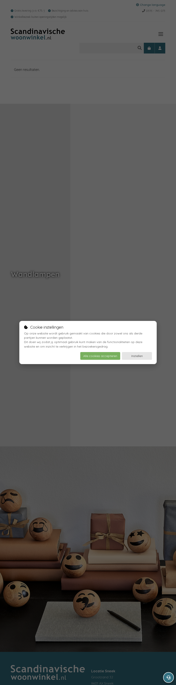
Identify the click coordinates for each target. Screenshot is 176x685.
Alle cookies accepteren (100, 356)
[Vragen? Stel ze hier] (168, 677)
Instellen (137, 356)
